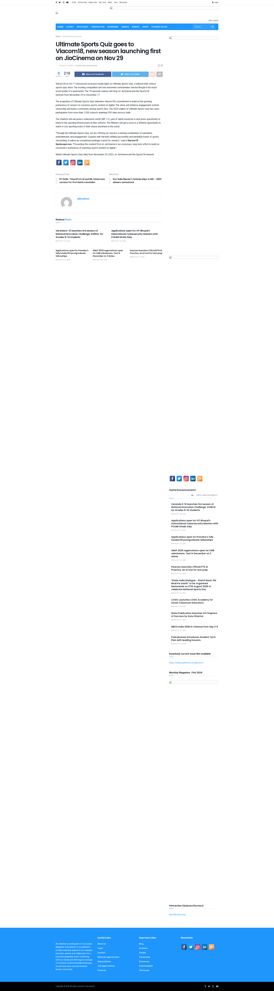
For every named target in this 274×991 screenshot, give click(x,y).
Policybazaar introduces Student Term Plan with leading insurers (193, 639)
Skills (110, 2)
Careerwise (144, 957)
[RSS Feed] (87, 162)
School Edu (82, 2)
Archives (143, 948)
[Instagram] (73, 162)
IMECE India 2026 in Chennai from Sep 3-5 (194, 626)
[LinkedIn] (80, 162)
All (192, 495)
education (83, 199)
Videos (125, 26)
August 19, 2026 (179, 644)
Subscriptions (104, 961)
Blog (141, 943)
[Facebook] (59, 162)
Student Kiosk (159, 26)
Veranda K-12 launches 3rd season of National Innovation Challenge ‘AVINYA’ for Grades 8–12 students (79, 234)
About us (101, 943)
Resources (144, 961)
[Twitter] (66, 162)
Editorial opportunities (108, 957)
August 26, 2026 (119, 241)
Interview (113, 26)
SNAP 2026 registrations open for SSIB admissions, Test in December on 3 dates (108, 253)
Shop (145, 26)
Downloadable (146, 965)
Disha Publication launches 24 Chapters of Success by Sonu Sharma (194, 615)
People (142, 952)
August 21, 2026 (179, 620)
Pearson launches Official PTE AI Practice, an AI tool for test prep (146, 252)
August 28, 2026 (63, 241)
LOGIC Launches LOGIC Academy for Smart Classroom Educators (192, 601)
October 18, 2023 (66, 65)
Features (101, 970)
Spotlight (82, 26)
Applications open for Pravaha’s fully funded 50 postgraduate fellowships (72, 253)
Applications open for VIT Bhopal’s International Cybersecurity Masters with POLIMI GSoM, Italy (134, 234)
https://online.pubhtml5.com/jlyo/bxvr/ (186, 662)
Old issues (144, 970)
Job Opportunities (106, 965)
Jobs (116, 2)
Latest (70, 26)
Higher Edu (92, 2)
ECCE (74, 2)
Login (216, 2)
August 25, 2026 (63, 260)
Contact (101, 952)
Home (60, 26)
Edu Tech (102, 2)
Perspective (97, 26)
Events (135, 26)
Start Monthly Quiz (177, 914)
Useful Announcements (72, 36)
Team (100, 948)
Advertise (123, 2)
